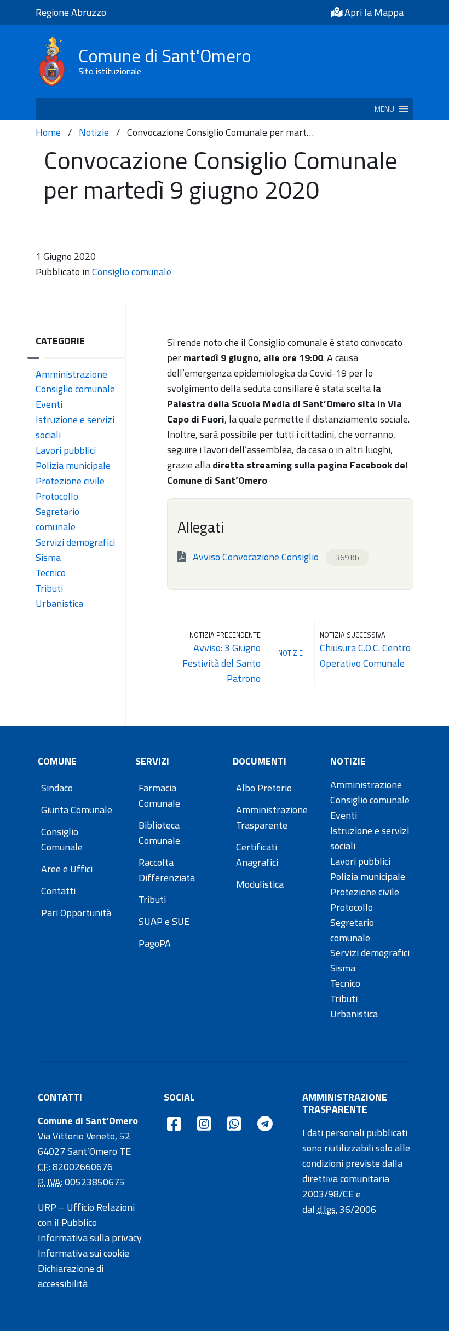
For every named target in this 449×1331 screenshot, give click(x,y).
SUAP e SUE (164, 921)
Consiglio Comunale (62, 839)
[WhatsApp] (234, 1124)
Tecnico (51, 572)
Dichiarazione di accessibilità (70, 1276)
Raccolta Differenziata (167, 870)
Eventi (49, 404)
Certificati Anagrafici (257, 855)
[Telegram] (265, 1124)
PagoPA (155, 943)
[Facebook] (174, 1124)
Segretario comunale (57, 519)
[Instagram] (204, 1124)
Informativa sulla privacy (90, 1237)
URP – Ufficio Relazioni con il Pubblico (86, 1215)
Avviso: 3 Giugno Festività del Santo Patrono (221, 663)
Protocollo (57, 496)
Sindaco (57, 787)
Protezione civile (70, 480)
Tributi (49, 588)
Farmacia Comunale (159, 795)
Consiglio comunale (131, 271)
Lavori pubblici (66, 450)
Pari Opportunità (76, 912)
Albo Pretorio (264, 787)
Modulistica (260, 884)
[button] (384, 109)
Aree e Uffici (67, 868)
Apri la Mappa (373, 12)
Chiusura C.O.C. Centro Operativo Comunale (365, 655)
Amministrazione (71, 374)
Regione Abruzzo (71, 12)
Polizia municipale (73, 465)
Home (48, 132)
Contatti (58, 890)
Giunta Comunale (76, 809)
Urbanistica (59, 603)
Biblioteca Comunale (159, 833)
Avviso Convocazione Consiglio (275, 556)
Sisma (48, 557)
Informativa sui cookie (83, 1253)
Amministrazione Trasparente (272, 817)
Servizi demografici (75, 542)
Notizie (94, 132)
